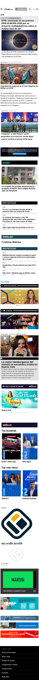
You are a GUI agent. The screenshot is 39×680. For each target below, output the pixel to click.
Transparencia (7, 668)
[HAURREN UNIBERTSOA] (18, 579)
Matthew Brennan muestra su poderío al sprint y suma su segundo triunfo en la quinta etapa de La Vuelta (19, 257)
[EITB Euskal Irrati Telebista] (9, 9)
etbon (9, 311)
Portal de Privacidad (9, 652)
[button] (36, 173)
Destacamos (10, 286)
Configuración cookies (10, 664)
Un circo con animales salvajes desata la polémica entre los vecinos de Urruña (17, 210)
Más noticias (9, 203)
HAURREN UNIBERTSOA (14, 591)
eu (34, 9)
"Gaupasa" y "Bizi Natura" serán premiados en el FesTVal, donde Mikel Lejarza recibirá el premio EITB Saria (17, 136)
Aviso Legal (6, 656)
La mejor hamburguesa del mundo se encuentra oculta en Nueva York (19, 364)
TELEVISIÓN (4, 282)
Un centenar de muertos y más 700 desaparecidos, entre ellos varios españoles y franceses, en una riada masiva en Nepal (19, 219)
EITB (2, 15)
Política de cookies (8, 660)
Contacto (5, 672)
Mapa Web (5, 677)
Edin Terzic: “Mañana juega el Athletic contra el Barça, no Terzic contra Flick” (18, 274)
